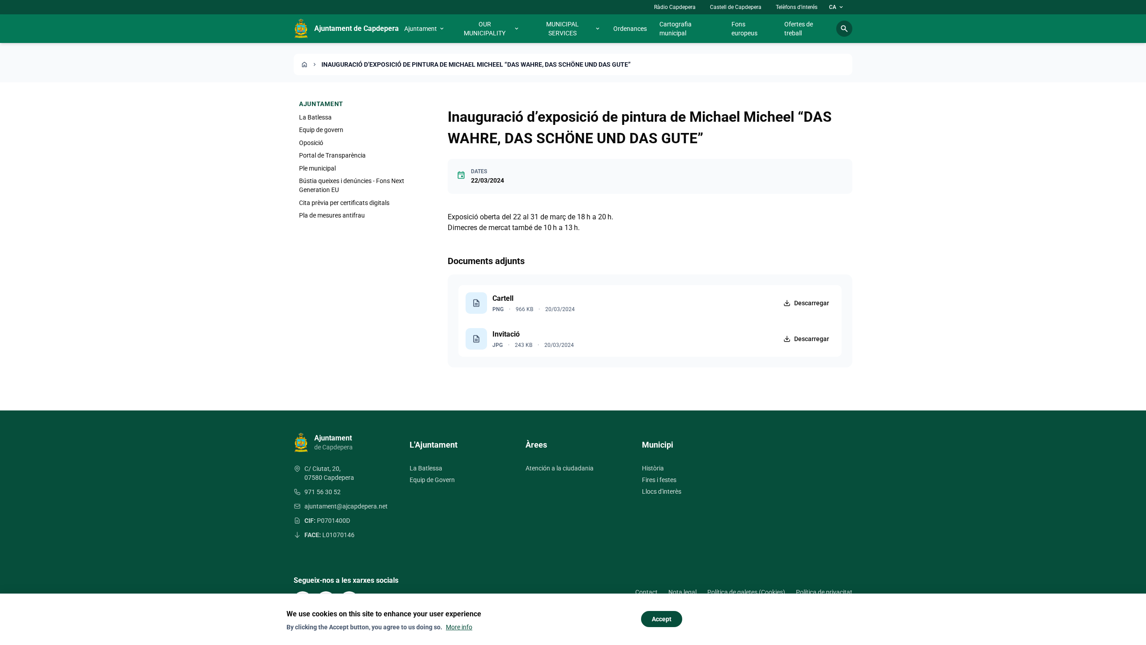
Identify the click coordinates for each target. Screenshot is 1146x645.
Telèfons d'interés (796, 7)
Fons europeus (744, 29)
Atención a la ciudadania (560, 468)
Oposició (311, 142)
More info (459, 627)
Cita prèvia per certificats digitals (344, 202)
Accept (661, 619)
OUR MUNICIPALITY (492, 29)
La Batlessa (315, 117)
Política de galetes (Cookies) (746, 592)
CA (836, 7)
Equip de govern (321, 129)
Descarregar (811, 303)
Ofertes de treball (798, 29)
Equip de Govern (432, 479)
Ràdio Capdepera (675, 7)
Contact (646, 592)
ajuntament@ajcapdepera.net (346, 506)
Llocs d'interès (661, 491)
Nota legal (682, 592)
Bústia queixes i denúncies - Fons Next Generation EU (351, 185)
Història (653, 468)
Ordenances (630, 28)
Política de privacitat (824, 592)
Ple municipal (317, 168)
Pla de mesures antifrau (332, 215)
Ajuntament (424, 28)
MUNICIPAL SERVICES (573, 29)
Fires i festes (659, 479)
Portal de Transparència (332, 155)
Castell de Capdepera (735, 7)
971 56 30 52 (322, 491)
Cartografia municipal (675, 29)
